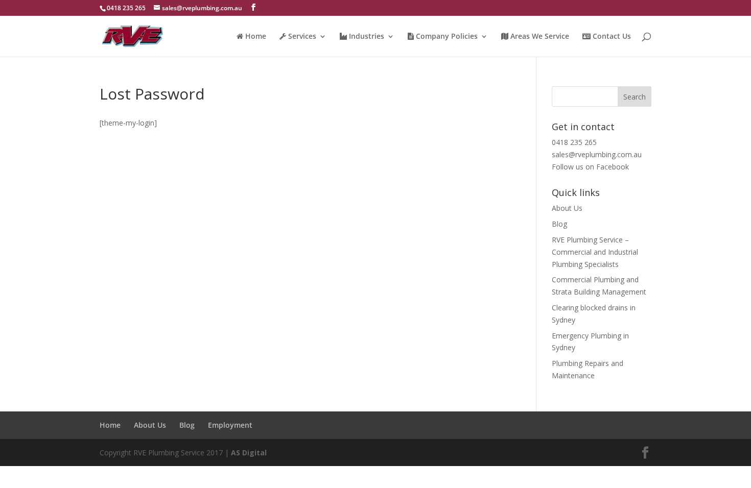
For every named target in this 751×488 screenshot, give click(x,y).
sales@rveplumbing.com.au (597, 154)
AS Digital (249, 452)
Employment (230, 425)
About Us (567, 208)
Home (110, 425)
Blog (559, 224)
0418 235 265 (574, 142)
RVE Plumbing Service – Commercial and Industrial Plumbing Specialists (595, 252)
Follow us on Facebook (590, 167)
